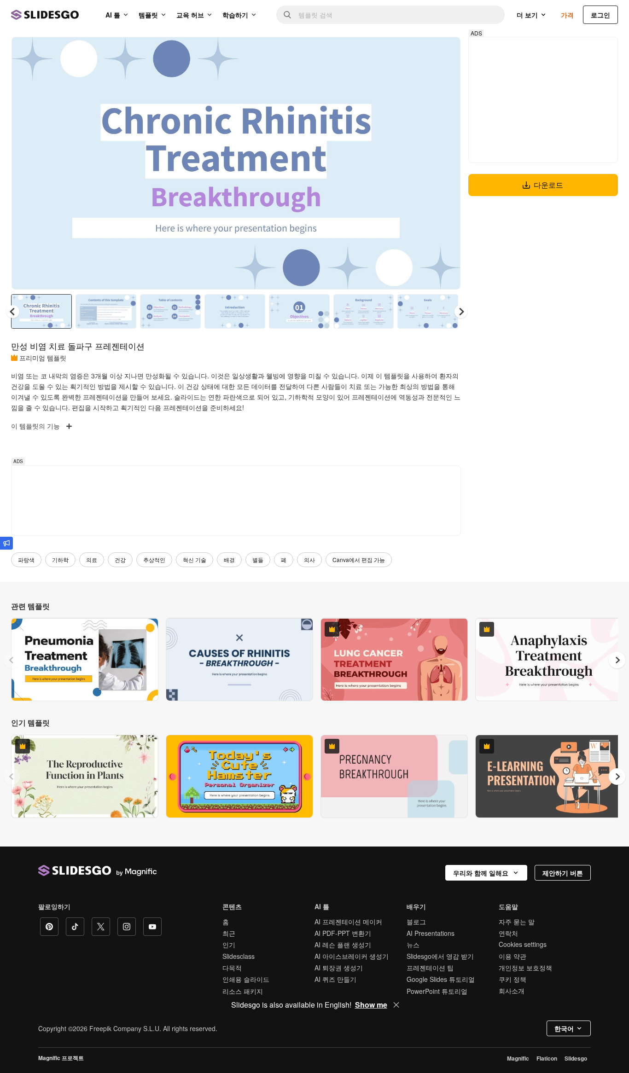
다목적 (232, 967)
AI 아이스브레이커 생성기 (351, 956)
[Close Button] (396, 1005)
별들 (257, 559)
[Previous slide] (12, 660)
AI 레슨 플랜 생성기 (342, 944)
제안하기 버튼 (562, 872)
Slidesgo (576, 1058)
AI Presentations (430, 933)
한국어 (564, 1028)
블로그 (416, 921)
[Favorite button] (421, 51)
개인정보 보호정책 (525, 967)
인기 (228, 944)
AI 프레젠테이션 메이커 (348, 921)
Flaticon (546, 1058)
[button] (461, 311)
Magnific (518, 1058)
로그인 (600, 14)
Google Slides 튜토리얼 (441, 979)
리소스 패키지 (242, 991)
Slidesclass (238, 956)
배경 (229, 559)
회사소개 (511, 990)
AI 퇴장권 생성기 (338, 967)
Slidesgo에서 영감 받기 (440, 956)
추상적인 (154, 559)
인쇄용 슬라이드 (245, 979)
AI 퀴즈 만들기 (335, 979)
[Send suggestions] (6, 543)
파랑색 (26, 559)
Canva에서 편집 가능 (358, 559)
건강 (120, 559)
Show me (371, 1005)
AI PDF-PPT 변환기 (342, 933)
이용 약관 (512, 956)
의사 (309, 559)
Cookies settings (523, 944)
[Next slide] (446, 163)
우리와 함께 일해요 (480, 872)
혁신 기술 (194, 559)
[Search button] (287, 15)
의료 (91, 559)
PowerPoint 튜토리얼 (437, 991)
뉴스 (413, 944)
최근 (228, 933)
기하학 (60, 559)
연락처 (508, 933)
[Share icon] (445, 51)
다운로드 (548, 185)
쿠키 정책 (512, 979)
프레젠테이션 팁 (430, 967)
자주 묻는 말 (517, 921)
